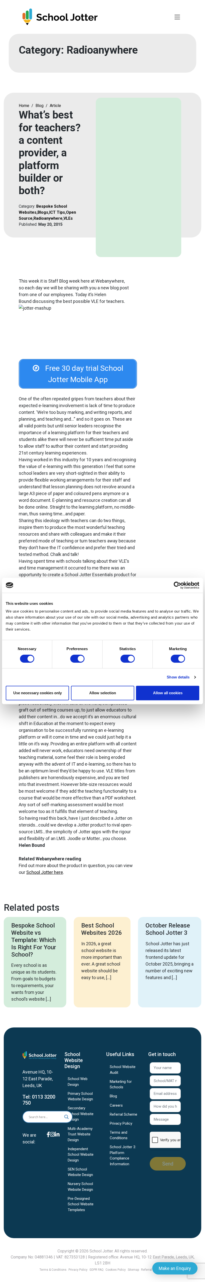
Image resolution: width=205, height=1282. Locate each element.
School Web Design (78, 1082)
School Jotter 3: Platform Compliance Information (123, 1155)
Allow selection (102, 693)
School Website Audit (123, 1070)
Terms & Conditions (53, 1269)
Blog (40, 105)
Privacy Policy (121, 1123)
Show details (178, 677)
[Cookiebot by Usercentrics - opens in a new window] (177, 585)
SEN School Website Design (80, 1172)
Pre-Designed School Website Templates (81, 1204)
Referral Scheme (123, 1114)
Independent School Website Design (81, 1154)
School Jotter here (44, 872)
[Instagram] (52, 1142)
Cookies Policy (116, 1269)
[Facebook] (48, 1142)
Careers (116, 1105)
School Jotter (101, 1251)
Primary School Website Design (80, 1096)
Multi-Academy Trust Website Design (80, 1134)
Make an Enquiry (175, 1268)
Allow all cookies (167, 693)
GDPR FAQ (97, 1269)
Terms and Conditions (119, 1135)
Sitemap (133, 1269)
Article (55, 105)
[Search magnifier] (66, 1116)
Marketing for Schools (121, 1084)
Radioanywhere (48, 218)
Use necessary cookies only (37, 693)
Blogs (43, 212)
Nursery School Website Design (80, 1187)
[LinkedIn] (57, 1142)
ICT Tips (57, 212)
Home (24, 105)
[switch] (77, 659)
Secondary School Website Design (81, 1114)
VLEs (68, 218)
